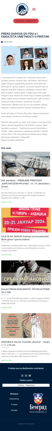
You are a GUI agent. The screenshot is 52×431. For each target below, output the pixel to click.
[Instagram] (26, 375)
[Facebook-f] (22, 375)
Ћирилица (30, 385)
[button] (34, 9)
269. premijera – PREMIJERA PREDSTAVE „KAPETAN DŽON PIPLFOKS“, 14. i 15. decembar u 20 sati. (25, 183)
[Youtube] (29, 375)
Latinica (21, 385)
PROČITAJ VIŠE (6, 202)
